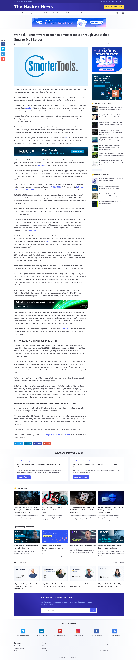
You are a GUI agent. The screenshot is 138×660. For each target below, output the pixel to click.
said (66, 138)
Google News (50, 435)
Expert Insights (82, 13)
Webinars (69, 13)
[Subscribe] (93, 610)
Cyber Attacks (57, 13)
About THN (17, 646)
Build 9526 (65, 329)
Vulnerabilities (44, 13)
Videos (115, 562)
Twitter (57, 435)
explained (28, 108)
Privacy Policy (45, 651)
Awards (93, 13)
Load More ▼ (97, 170)
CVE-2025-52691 (56, 187)
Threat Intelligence (28, 13)
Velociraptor (42, 166)
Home (16, 13)
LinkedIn (67, 435)
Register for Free (23, 477)
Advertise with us (19, 648)
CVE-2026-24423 (28, 190)
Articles (121, 562)
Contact (16, 651)
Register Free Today (81, 477)
